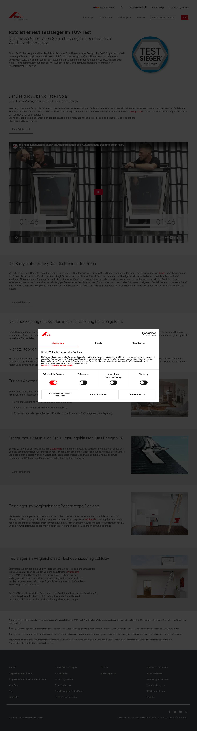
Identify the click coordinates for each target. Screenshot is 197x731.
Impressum (45, 365)
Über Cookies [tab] (138, 343)
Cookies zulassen (137, 394)
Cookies (70, 365)
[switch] (83, 382)
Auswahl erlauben (98, 394)
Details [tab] (98, 343)
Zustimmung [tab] (58, 343)
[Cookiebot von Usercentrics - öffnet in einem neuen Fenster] (144, 334)
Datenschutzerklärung (58, 365)
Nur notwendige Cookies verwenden (60, 394)
